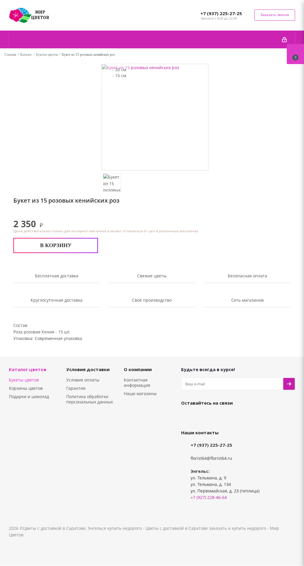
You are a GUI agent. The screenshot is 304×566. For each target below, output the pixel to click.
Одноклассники (202, 416)
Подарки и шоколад (29, 396)
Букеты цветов (24, 380)
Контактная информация (137, 382)
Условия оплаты (82, 380)
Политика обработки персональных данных (89, 399)
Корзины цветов (26, 388)
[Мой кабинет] (284, 39)
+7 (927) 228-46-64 (209, 497)
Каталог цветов (27, 369)
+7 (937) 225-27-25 (221, 13)
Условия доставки (88, 369)
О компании (138, 369)
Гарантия (76, 388)
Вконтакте (187, 416)
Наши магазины (140, 393)
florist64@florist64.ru (211, 458)
